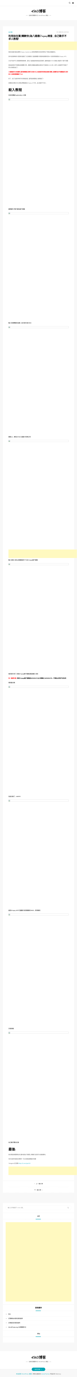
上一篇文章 (39, 1183)
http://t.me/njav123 (24, 1163)
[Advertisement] (42, 46)
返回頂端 (37, 1369)
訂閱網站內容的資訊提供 (15, 1318)
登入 (9, 1314)
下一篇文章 (37, 1190)
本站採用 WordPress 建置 (24, 1374)
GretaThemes (45, 1374)
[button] (69, 3)
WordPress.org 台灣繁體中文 (17, 1327)
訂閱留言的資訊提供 (14, 1323)
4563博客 (38, 11)
